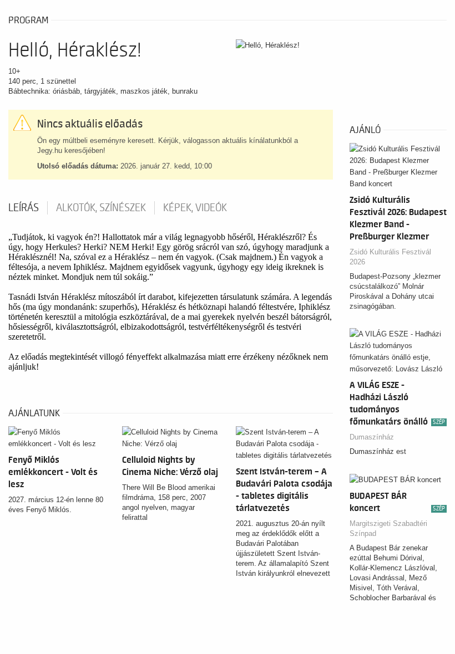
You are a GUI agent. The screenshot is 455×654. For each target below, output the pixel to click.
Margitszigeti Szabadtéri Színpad (388, 528)
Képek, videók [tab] (195, 208)
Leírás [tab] (23, 208)
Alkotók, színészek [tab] (101, 208)
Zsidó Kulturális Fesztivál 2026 (390, 257)
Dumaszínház (372, 437)
